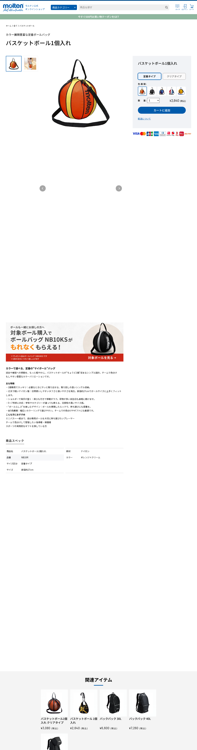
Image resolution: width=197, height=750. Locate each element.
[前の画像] (43, 188)
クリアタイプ (174, 76)
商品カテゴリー (61, 7)
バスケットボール (27, 26)
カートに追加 (162, 110)
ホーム (8, 26)
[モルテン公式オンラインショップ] (13, 7)
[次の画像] (119, 188)
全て (15, 26)
